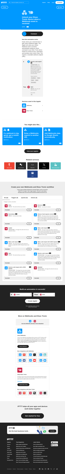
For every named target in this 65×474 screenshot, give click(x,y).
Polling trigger (12, 229)
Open (32, 86)
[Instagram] (45, 469)
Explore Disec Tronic (23, 384)
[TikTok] (54, 469)
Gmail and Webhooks (20, 450)
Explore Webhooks (23, 346)
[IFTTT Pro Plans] (28, 27)
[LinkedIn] (42, 469)
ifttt (24, 26)
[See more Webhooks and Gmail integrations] (22, 360)
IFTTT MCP (9, 450)
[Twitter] (51, 469)
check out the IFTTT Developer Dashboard (29, 341)
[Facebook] (40, 469)
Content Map (9, 454)
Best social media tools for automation (40, 462)
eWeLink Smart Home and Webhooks (23, 448)
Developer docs (10, 460)
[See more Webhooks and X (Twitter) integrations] (32, 354)
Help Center (9, 452)
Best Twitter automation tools (39, 446)
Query (40, 206)
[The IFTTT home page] (4, 2)
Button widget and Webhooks (22, 444)
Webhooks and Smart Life (21, 456)
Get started (59, 2)
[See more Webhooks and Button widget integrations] (22, 354)
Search (8, 456)
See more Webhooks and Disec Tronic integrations (32, 323)
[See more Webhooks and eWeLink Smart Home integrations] (43, 354)
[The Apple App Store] (54, 442)
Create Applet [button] (32, 301)
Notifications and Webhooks (21, 454)
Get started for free (32, 416)
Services (8, 444)
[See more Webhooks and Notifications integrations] (43, 360)
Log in (53, 2)
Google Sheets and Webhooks (22, 458)
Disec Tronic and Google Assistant (22, 462)
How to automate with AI (38, 444)
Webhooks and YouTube (21, 452)
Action (11, 206)
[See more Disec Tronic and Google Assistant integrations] (32, 393)
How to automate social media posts (40, 460)
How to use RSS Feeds (37, 452)
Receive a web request (36, 61)
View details (7, 209)
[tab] (6, 198)
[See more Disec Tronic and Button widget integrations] (22, 393)
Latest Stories (36, 442)
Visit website (19, 381)
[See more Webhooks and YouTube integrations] (32, 360)
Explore (44, 2)
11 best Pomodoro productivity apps (40, 456)
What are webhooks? (37, 454)
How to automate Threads (38, 458)
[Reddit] (57, 469)
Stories (8, 446)
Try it (29, 209)
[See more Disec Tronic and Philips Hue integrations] (43, 393)
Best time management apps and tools (40, 448)
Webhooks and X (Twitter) (21, 446)
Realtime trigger (12, 270)
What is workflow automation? (39, 450)
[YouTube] (48, 469)
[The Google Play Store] (54, 445)
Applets (8, 448)
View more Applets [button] (32, 151)
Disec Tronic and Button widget (22, 460)
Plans (48, 2)
